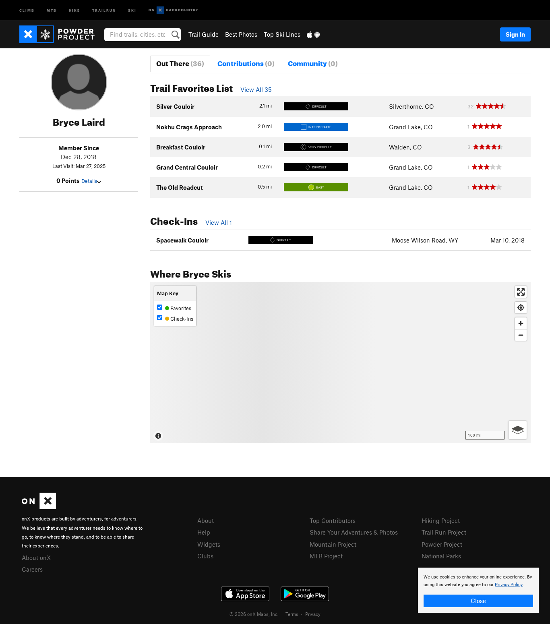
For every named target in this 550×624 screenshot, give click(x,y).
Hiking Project (441, 520)
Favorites (180, 308)
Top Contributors (333, 520)
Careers (32, 569)
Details (89, 181)
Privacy (312, 614)
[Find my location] (521, 307)
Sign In (515, 34)
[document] (478, 590)
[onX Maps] (39, 506)
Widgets (208, 544)
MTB (52, 9)
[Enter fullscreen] (521, 292)
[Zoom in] (521, 323)
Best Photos (241, 34)
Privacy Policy (509, 584)
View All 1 (218, 222)
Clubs (205, 556)
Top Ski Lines (282, 34)
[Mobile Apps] (313, 34)
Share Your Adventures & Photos (354, 532)
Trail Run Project (444, 532)
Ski (132, 9)
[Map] (340, 362)
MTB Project (326, 556)
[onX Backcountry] (173, 10)
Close (478, 600)
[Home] (61, 34)
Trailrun (104, 9)
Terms (291, 614)
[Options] (518, 430)
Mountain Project (333, 544)
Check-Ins (181, 318)
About (205, 520)
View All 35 (256, 89)
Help (203, 532)
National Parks (441, 556)
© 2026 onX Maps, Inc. (254, 614)
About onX (36, 557)
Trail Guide (203, 34)
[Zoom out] (521, 335)
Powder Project (442, 544)
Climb (27, 9)
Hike (74, 9)
